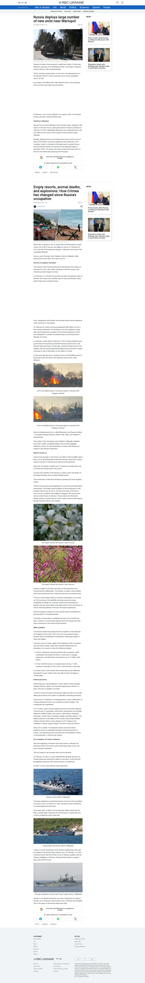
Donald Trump (77, 11)
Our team (35, 971)
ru (26, 3)
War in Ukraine (42, 7)
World (63, 7)
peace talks (67, 11)
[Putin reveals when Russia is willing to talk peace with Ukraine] (99, 29)
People (106, 7)
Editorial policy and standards (61, 963)
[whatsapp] (92, 959)
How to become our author (60, 968)
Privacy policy (57, 966)
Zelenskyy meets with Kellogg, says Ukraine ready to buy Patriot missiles (98, 66)
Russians (45, 172)
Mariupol (37, 172)
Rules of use (36, 966)
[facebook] (78, 959)
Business (84, 7)
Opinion (96, 7)
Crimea (37, 924)
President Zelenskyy (88, 11)
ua (19, 3)
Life (55, 7)
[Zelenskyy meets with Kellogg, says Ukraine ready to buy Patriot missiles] (99, 55)
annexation (53, 924)
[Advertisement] (57, 99)
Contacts (55, 971)
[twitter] (85, 959)
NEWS (88, 17)
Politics (72, 7)
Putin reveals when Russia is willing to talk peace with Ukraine (98, 40)
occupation (45, 924)
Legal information (38, 968)
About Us (35, 963)
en (22, 3)
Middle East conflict (56, 11)
